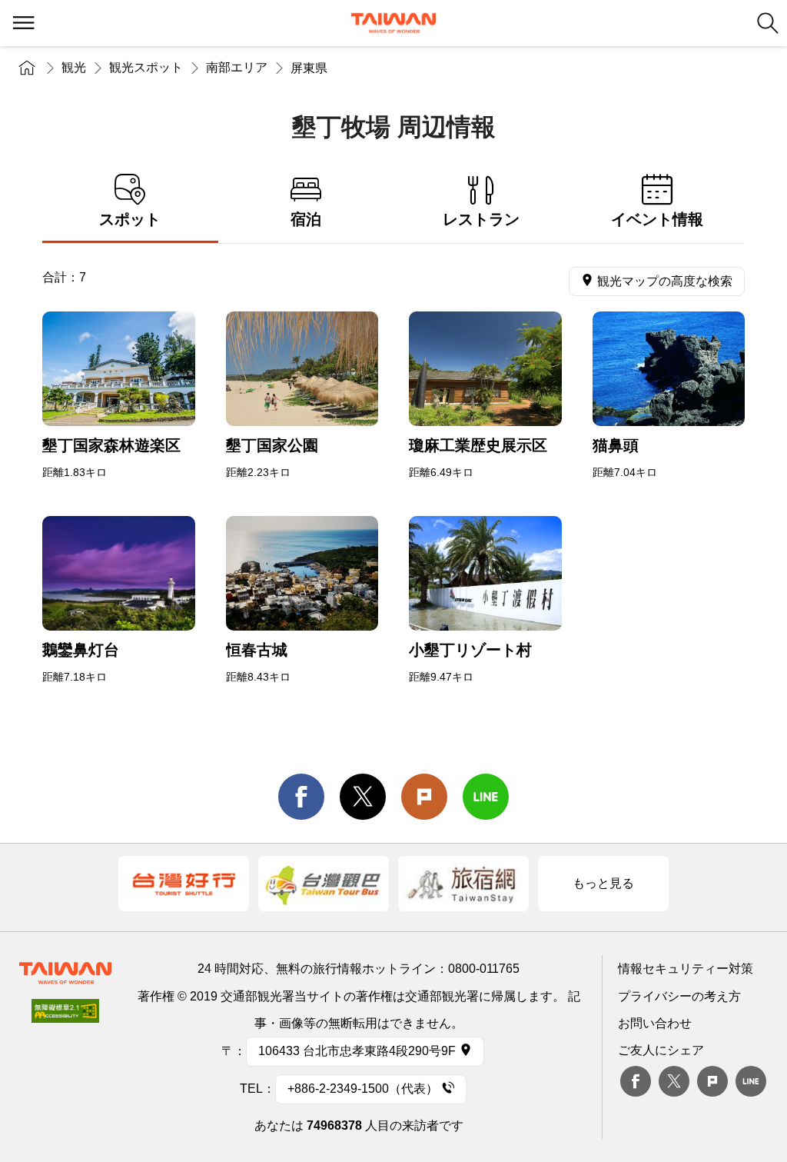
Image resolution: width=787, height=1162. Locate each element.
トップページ (26, 67)
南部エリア (236, 67)
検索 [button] (767, 23)
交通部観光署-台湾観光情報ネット (393, 23)
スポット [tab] (130, 219)
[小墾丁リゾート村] (485, 573)
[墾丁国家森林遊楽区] (118, 368)
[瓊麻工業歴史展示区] (485, 368)
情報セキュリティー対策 (685, 968)
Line (751, 1081)
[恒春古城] (302, 573)
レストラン (481, 219)
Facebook (635, 1081)
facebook (301, 797)
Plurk (424, 797)
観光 (73, 67)
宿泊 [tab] (306, 219)
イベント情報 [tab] (657, 219)
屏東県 (309, 68)
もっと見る (603, 883)
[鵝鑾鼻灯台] (118, 573)
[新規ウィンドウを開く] (184, 883)
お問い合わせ (655, 1023)
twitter (363, 797)
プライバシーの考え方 (679, 996)
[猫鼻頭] (669, 368)
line (486, 797)
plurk (712, 1081)
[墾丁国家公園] (302, 368)
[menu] (23, 23)
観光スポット (146, 67)
